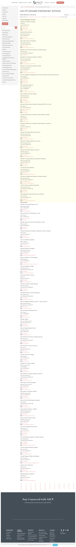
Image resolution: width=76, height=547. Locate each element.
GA (68, 483)
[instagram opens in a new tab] (66, 530)
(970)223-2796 (25, 110)
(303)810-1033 (24, 422)
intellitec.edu (25, 290)
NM (59, 486)
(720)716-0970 (24, 90)
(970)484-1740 (24, 199)
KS (45, 485)
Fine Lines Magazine (6, 53)
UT (68, 488)
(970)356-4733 (24, 119)
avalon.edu (24, 219)
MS (26, 486)
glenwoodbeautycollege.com (28, 272)
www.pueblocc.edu (25, 371)
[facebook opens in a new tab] (62, 530)
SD (54, 488)
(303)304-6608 (24, 461)
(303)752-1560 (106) (26, 218)
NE (40, 486)
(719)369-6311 (24, 62)
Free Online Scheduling (43, 533)
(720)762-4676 (24, 414)
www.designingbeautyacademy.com (29, 255)
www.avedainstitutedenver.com (28, 38)
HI (21, 485)
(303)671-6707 (24, 315)
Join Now (5, 23)
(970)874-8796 (24, 433)
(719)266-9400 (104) (26, 181)
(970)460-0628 (24, 253)
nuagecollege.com (25, 325)
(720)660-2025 (24, 306)
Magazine (31, 533)
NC (68, 486)
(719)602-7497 (24, 378)
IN (35, 485)
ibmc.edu (24, 130)
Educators (4, 16)
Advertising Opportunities (52, 534)
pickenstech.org (25, 361)
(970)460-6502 (24, 262)
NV (45, 486)
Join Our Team (52, 536)
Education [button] (47, 2)
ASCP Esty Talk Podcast (32, 535)
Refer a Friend (9, 538)
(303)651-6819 (24, 128)
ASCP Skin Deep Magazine (7, 36)
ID (26, 485)
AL (21, 483)
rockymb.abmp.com (26, 406)
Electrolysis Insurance (7, 51)
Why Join (4, 82)
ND (73, 486)
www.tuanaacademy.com (27, 454)
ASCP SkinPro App (6, 38)
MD (64, 485)
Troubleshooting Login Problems (9, 79)
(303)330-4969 (24, 137)
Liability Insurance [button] (23, 2)
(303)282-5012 (24, 209)
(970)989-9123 (24, 271)
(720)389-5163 (24, 396)
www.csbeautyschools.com (27, 299)
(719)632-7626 (24, 289)
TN (59, 488)
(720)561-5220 (24, 227)
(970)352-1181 (24, 26)
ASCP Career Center (42, 532)
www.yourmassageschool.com (28, 47)
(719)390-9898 (24, 442)
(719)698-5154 (24, 54)
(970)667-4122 (24, 236)
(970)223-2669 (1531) (26, 109)
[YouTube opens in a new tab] (68, 530)
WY (45, 489)
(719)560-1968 (24, 71)
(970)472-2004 (24, 452)
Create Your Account (6, 47)
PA (35, 488)
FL (64, 483)
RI (45, 488)
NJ (54, 486)
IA (40, 485)
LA (54, 485)
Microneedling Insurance (7, 67)
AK (26, 483)
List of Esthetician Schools (29, 6)
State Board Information (41, 540)
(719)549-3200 (24, 370)
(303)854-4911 (24, 37)
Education (4, 10)
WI (40, 489)
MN (21, 486)
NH (49, 486)
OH (21, 488)
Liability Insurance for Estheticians (9, 63)
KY (49, 485)
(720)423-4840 (25, 100)
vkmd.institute (25, 191)
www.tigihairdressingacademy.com (29, 445)
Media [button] (29, 2)
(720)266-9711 (24, 333)
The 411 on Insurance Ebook (8, 77)
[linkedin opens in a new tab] (64, 530)
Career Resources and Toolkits (43, 538)
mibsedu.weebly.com (26, 317)
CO (45, 483)
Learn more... (49, 544)
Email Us (62, 532)
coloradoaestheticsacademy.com (29, 91)
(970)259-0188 (24, 280)
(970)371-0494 (24, 163)
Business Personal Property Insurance (20, 538)
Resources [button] (52, 2)
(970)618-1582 (24, 387)
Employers (5, 18)
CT (49, 483)
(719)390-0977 (24, 443)
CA (40, 483)
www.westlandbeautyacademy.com (29, 480)
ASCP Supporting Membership (8, 41)
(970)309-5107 (24, 405)
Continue (55, 544)
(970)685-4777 (24, 172)
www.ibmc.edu (25, 112)
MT (35, 486)
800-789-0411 (63, 533)
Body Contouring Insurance (8, 45)
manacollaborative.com (27, 308)
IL (30, 485)
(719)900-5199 (24, 297)
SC (49, 488)
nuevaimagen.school (26, 334)
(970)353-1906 (25, 28)
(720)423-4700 (24, 99)
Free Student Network (7, 55)
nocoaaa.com (25, 165)
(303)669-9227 (24, 324)
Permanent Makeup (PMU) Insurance (9, 69)
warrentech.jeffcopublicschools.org (29, 471)
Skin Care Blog (30, 540)
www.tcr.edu (24, 434)
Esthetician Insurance (21, 533)
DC (59, 483)
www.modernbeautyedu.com (28, 138)
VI (21, 489)
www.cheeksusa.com (26, 237)
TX (64, 488)
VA (26, 489)
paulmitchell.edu (25, 343)
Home (22, 6)
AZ (30, 483)
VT (73, 488)
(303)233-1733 (24, 350)
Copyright (52, 540)
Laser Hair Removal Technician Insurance (8, 58)
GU (73, 483)
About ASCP (52, 532)
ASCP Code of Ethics (6, 30)
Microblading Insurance (7, 65)
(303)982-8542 (24, 470)
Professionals (5, 12)
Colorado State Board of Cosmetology (53, 16)
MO (30, 486)
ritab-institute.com (26, 389)
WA (30, 489)
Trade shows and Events (32, 538)
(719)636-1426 (24, 342)
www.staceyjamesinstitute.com (28, 415)
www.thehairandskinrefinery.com (29, 174)
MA (68, 485)
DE (54, 483)
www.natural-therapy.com (27, 29)
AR (35, 483)
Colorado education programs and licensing (35, 16)
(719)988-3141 (24, 190)
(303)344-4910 (24, 359)
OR (30, 488)
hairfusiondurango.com (26, 281)
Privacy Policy (52, 541)
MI (73, 485)
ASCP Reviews (5, 34)
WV (35, 489)
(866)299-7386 (25, 81)
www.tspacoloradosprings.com (28, 183)
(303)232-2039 (24, 479)
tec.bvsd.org (24, 228)
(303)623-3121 (24, 79)
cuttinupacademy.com (26, 246)
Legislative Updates (6, 61)
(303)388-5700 (24, 244)
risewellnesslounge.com (27, 380)
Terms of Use (52, 538)
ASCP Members (5, 20)
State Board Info (6, 75)
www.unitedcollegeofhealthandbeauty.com (30, 462)
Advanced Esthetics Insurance (20, 535)
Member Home (5, 7)
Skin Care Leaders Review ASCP (8, 73)
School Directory (6, 71)
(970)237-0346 (24, 46)
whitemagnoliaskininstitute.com (29, 200)
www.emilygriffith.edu (27, 102)
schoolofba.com (26, 82)
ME (59, 485)
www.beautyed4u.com (26, 211)
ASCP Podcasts (5, 32)
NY (64, 486)
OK (26, 488)
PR (40, 488)
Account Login (60, 2)
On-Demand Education (32, 536)
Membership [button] (15, 2)
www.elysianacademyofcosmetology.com (30, 264)
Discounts (4, 49)
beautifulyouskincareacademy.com (29, 63)
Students (4, 14)
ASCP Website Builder (7, 43)
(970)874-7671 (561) (26, 431)
